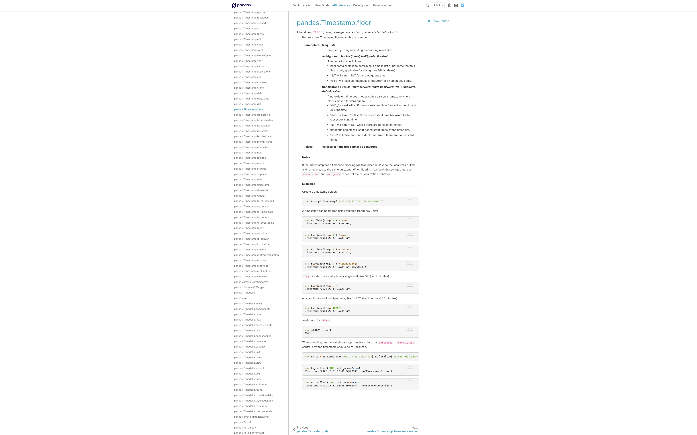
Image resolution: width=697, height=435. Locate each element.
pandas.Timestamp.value (249, 44)
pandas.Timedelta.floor (247, 379)
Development (361, 5)
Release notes (382, 5)
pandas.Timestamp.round (249, 163)
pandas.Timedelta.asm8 (248, 303)
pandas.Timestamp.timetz (249, 195)
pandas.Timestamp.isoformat (251, 130)
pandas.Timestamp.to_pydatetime (254, 222)
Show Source (440, 21)
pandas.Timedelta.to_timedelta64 (253, 400)
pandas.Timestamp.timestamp (252, 184)
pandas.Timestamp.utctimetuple (253, 271)
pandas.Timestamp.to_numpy (251, 206)
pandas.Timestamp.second (250, 23)
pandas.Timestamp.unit (248, 39)
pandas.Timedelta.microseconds (253, 325)
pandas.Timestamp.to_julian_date (253, 211)
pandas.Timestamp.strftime (250, 168)
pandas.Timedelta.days (247, 314)
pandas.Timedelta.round (248, 389)
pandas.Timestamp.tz (246, 28)
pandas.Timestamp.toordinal (250, 233)
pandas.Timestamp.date (248, 93)
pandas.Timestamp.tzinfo (249, 33)
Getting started (302, 5)
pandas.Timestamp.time (248, 179)
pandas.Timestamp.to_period (251, 217)
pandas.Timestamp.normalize (251, 147)
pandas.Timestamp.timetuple (251, 190)
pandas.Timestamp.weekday (251, 276)
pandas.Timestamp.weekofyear (252, 55)
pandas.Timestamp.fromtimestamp (254, 120)
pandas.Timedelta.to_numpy (250, 405)
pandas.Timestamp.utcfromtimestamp (256, 254)
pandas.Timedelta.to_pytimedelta (253, 395)
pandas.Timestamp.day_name (251, 98)
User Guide (322, 5)
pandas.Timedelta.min (247, 330)
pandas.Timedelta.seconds (250, 346)
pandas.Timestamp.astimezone (252, 71)
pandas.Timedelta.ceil (247, 373)
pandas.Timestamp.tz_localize (251, 244)
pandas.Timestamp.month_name (253, 141)
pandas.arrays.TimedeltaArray (252, 416)
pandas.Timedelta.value (248, 357)
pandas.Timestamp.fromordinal (252, 114)
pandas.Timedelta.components (252, 308)
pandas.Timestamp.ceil (247, 77)
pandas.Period (242, 422)
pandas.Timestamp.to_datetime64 (254, 200)
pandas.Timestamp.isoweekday (252, 136)
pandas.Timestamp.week (248, 50)
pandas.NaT (241, 298)
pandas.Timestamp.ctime (249, 87)
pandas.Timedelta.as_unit (249, 368)
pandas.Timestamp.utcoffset (251, 265)
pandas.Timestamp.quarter (250, 12)
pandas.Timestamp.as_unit (249, 66)
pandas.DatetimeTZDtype (249, 287)
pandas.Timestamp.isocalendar (252, 125)
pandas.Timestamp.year (248, 60)
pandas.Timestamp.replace (250, 157)
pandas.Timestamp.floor (248, 109)
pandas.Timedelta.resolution (250, 341)
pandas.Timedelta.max (247, 319)
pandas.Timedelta (244, 292)
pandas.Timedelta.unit (247, 352)
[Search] (427, 5)
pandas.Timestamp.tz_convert (252, 238)
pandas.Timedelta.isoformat (250, 384)
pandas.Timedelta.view (247, 362)
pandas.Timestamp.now (248, 152)
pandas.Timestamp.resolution (251, 17)
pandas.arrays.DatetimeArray (251, 281)
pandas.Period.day (245, 427)
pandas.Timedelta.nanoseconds (252, 335)
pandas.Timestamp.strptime (250, 173)
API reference (341, 5)
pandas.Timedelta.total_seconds (253, 411)
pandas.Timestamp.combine (250, 82)
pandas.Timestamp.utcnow (250, 260)
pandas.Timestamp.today (249, 227)
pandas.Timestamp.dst (247, 104)
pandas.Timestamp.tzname (250, 249)
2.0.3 (437, 5)
